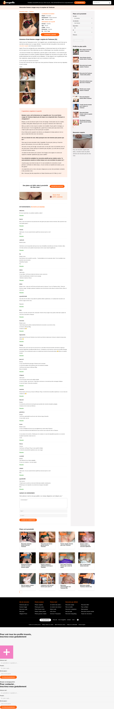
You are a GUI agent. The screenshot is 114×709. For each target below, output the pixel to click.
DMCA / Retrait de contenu (60, 624)
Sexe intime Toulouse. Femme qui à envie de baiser (66, 566)
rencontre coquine (23, 46)
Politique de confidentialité (72, 624)
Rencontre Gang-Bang (70, 613)
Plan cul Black (84, 607)
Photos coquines (39, 604)
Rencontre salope (69, 604)
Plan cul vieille (69, 607)
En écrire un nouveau (38, 206)
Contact (69, 619)
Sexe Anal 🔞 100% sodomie (56, 196)
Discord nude (68, 611)
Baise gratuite (84, 609)
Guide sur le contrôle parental (35, 624)
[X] (78, 620)
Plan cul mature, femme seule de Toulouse (27, 586)
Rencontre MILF (85, 604)
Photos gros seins (39, 607)
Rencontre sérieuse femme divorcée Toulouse (26, 545)
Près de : (75, 34)
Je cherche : (76, 21)
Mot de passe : (3, 671)
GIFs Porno (53, 611)
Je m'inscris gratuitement (8, 677)
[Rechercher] (109, 3)
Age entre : (75, 25)
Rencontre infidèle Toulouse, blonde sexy (86, 586)
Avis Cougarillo (62, 619)
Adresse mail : (3, 660)
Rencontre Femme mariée (87, 611)
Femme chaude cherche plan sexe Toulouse (66, 544)
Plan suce (21, 611)
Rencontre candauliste (70, 609)
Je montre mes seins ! (55, 604)
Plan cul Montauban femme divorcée (85, 565)
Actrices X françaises (55, 613)
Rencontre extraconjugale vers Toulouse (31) (65, 587)
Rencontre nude (23, 609)
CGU (73, 619)
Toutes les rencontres (86, 613)
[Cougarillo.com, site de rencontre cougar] (9, 2)
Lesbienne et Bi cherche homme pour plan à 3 (47, 586)
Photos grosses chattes (40, 613)
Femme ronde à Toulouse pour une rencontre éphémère (85, 545)
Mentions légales (82, 624)
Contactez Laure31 (50, 34)
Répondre (21, 215)
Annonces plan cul (23, 604)
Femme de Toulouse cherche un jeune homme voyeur (26, 566)
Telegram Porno (23, 613)
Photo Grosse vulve (40, 609)
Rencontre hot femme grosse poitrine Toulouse (46, 545)
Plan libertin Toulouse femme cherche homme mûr (85, 122)
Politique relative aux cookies (47, 624)
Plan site (55, 619)
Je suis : (75, 16)
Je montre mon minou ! (55, 607)
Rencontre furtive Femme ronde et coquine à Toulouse (86, 114)
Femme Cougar (23, 607)
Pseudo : (2, 665)
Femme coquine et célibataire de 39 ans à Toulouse (47, 566)
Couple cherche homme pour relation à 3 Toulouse (86, 106)
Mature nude (53, 609)
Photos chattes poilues (40, 611)
